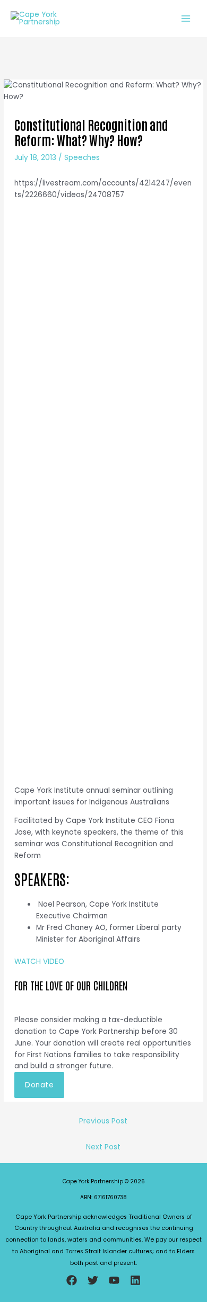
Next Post (103, 1147)
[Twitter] (93, 1280)
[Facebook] (71, 1280)
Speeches (82, 158)
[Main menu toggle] (186, 19)
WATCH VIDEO (39, 961)
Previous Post (103, 1121)
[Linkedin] (135, 1280)
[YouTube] (114, 1280)
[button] (39, 1085)
